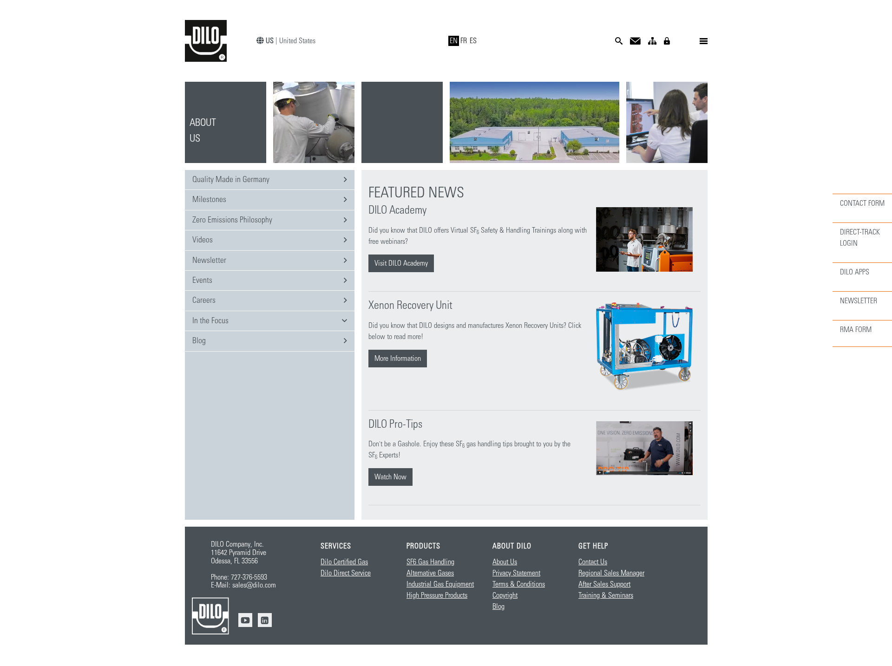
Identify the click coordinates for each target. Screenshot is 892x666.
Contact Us (592, 562)
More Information (397, 358)
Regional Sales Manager (611, 573)
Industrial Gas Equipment (440, 584)
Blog (199, 341)
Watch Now (390, 477)
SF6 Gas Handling (430, 562)
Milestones (209, 200)
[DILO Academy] (644, 239)
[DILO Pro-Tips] (644, 448)
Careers (204, 300)
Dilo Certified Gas (344, 562)
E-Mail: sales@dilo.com (243, 585)
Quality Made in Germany (230, 180)
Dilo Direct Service (346, 573)
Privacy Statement (516, 573)
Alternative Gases (430, 573)
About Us (504, 562)
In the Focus (210, 321)
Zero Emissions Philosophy (232, 220)
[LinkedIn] (265, 620)
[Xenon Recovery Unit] (644, 346)
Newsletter (209, 260)
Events (202, 280)
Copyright (505, 595)
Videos (202, 240)
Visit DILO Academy (401, 263)
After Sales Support (604, 584)
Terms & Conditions (518, 584)
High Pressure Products (437, 595)
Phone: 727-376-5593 (239, 577)
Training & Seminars (605, 595)
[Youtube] (245, 620)
